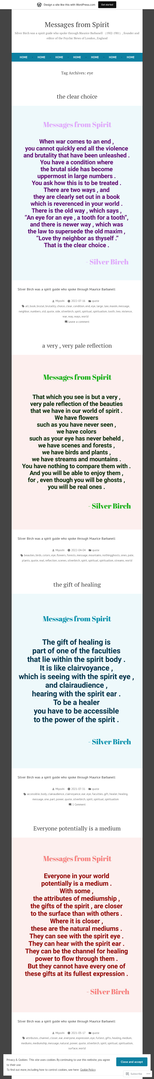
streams (119, 560)
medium (126, 1038)
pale (130, 555)
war (65, 316)
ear (83, 794)
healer (113, 794)
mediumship (40, 1043)
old (44, 311)
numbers (35, 311)
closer (54, 1038)
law (106, 306)
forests (71, 555)
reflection (51, 560)
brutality (50, 306)
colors (46, 555)
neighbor (24, 311)
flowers (61, 555)
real (41, 560)
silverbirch (67, 311)
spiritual (87, 311)
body (44, 794)
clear (69, 306)
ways (77, 316)
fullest (100, 1038)
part (52, 799)
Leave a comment (78, 322)
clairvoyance (72, 794)
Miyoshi (60, 301)
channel (44, 1038)
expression (82, 1038)
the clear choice (77, 96)
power (60, 799)
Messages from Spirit (77, 24)
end (87, 306)
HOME (23, 57)
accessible (33, 794)
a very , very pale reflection (77, 345)
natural (64, 1043)
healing (123, 794)
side (57, 311)
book (33, 306)
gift (106, 794)
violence (127, 311)
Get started (107, 4)
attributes (32, 1038)
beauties (29, 555)
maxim (113, 306)
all (27, 306)
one (46, 799)
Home (41, 57)
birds (39, 555)
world (85, 316)
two (118, 311)
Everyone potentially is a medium (77, 828)
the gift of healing (77, 584)
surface (73, 1048)
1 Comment (79, 804)
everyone (69, 1038)
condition (78, 306)
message (124, 306)
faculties (97, 794)
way (70, 316)
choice (61, 306)
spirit (78, 311)
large (100, 306)
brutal (40, 306)
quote (95, 301)
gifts (108, 1038)
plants (26, 560)
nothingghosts (111, 555)
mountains (95, 555)
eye (93, 306)
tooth (111, 311)
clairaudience (56, 794)
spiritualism (100, 311)
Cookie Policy (88, 1069)
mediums (26, 1043)
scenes (62, 560)
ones (124, 555)
